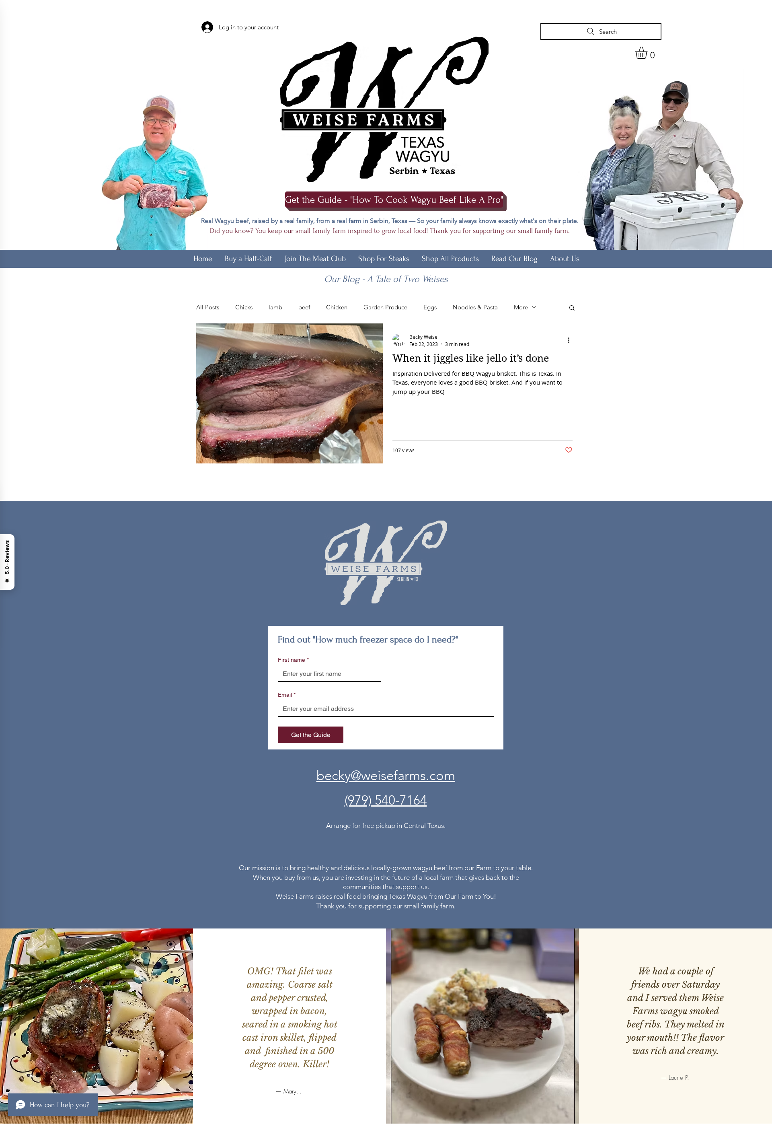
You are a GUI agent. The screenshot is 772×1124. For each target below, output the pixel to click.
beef (304, 307)
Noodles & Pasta (475, 307)
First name (293, 660)
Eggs (430, 307)
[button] (648, 53)
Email (287, 695)
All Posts (207, 307)
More (521, 307)
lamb (275, 307)
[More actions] (571, 340)
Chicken (336, 307)
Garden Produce (385, 307)
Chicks (244, 307)
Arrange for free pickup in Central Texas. (386, 825)
